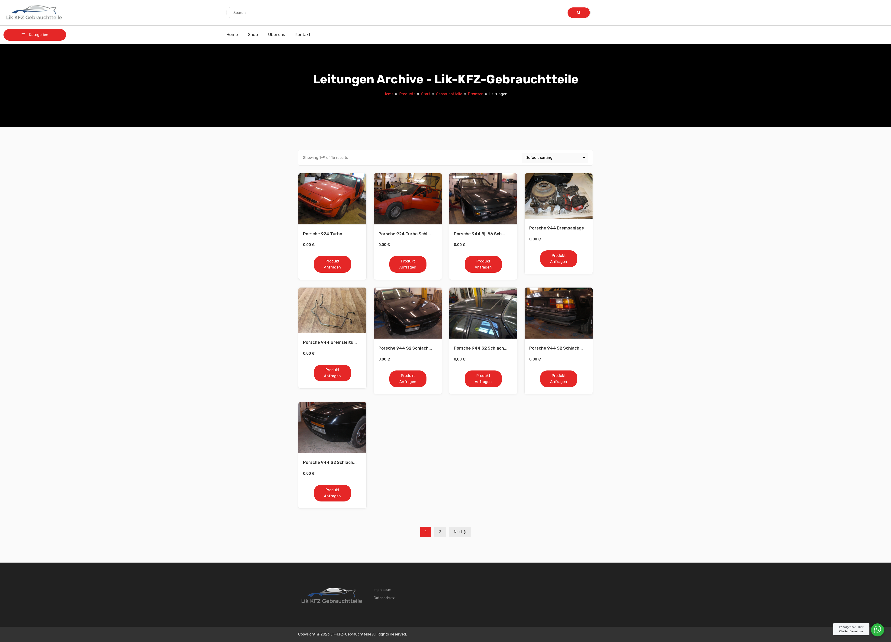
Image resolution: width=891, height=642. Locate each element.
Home (232, 34)
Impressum (382, 590)
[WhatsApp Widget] (877, 629)
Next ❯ (460, 532)
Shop (253, 34)
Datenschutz (384, 598)
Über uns (276, 34)
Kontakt (302, 34)
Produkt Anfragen (332, 264)
